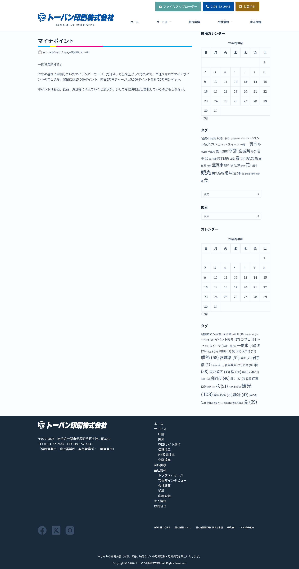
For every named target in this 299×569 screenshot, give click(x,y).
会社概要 (164, 485)
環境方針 (231, 527)
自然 (243, 165)
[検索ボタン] (257, 194)
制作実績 (194, 22)
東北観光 (247, 158)
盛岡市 (217, 164)
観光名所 (218, 173)
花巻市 (254, 165)
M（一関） (86, 52)
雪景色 (248, 173)
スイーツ (234, 144)
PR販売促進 (166, 454)
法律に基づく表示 (162, 527)
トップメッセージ (170, 475)
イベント (245, 138)
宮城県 (244, 151)
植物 (246, 372)
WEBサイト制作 (169, 444)
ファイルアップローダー (180, 6)
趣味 (228, 172)
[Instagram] (70, 530)
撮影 (161, 439)
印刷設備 (164, 495)
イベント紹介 (227, 339)
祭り (227, 165)
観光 (206, 172)
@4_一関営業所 (71, 52)
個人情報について (183, 527)
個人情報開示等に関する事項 (209, 527)
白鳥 (209, 165)
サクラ (224, 144)
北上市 (204, 151)
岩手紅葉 (212, 158)
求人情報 (255, 22)
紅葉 (237, 165)
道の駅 (237, 173)
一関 (242, 144)
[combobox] (227, 194)
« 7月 (204, 118)
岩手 (253, 151)
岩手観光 (223, 158)
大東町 (224, 151)
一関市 (251, 143)
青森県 (237, 402)
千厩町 (211, 151)
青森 (253, 173)
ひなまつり (235, 138)
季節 (233, 150)
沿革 (161, 490)
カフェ (216, 144)
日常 (232, 158)
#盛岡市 (205, 138)
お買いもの (223, 138)
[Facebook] (42, 530)
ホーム (134, 22)
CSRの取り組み (247, 527)
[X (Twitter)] (56, 530)
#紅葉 (213, 138)
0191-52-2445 (220, 6)
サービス (162, 22)
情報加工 (164, 449)
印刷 (161, 434)
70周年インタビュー (172, 480)
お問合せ (249, 6)
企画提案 (164, 459)
